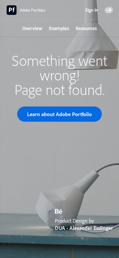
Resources (86, 28)
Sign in (91, 10)
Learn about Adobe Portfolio (59, 114)
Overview (32, 28)
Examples (59, 28)
